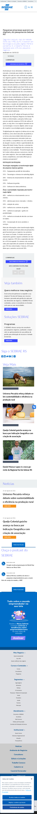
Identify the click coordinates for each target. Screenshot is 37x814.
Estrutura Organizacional (18, 735)
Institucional (3, 1)
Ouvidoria (18, 716)
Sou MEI (18, 658)
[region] (17, 794)
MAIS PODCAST (18, 589)
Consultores (30, 1)
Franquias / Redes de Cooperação (18, 693)
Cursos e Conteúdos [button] (18, 666)
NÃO (21, 272)
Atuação (18, 738)
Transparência (18, 740)
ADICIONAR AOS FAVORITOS (17, 64)
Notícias (18, 746)
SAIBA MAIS (9, 309)
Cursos (18, 669)
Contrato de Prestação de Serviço (18, 724)
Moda (18, 695)
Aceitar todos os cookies (17, 797)
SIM (15, 272)
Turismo (18, 703)
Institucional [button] (18, 730)
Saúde (18, 700)
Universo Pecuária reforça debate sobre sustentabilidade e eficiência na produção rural (18, 396)
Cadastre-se (18, 767)
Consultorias (18, 671)
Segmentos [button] (18, 679)
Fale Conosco (18, 719)
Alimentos (18, 685)
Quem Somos (18, 733)
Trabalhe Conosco (18, 763)
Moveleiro (18, 698)
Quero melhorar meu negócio (18, 661)
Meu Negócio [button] (18, 653)
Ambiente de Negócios (18, 750)
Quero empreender (18, 656)
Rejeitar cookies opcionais (17, 802)
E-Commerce (18, 690)
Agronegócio (18, 683)
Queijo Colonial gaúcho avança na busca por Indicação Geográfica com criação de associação (18, 433)
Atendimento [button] (18, 711)
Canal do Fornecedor (18, 771)
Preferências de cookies (17, 807)
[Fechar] (32, 779)
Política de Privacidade (18, 721)
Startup (18, 688)
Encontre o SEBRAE (22, 1)
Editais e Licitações (12, 1)
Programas (18, 674)
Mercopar (18, 705)
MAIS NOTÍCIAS (18, 545)
